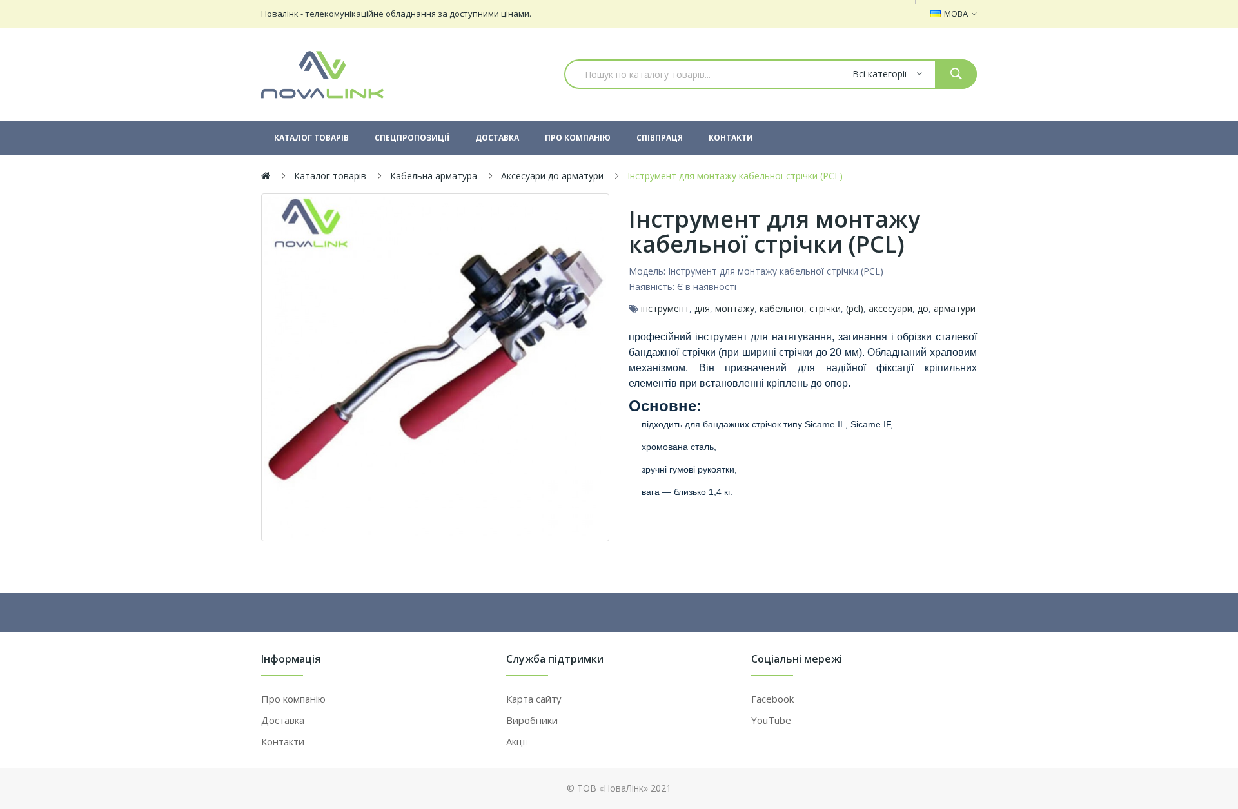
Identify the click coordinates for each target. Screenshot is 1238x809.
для (702, 308)
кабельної (782, 308)
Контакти (282, 741)
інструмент (665, 308)
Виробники (532, 720)
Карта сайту (534, 698)
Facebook (772, 698)
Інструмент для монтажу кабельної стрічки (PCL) (735, 176)
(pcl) (854, 308)
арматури (955, 308)
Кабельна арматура (433, 176)
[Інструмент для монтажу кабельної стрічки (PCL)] (435, 367)
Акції (516, 741)
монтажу (734, 308)
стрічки (825, 308)
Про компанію (293, 698)
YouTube (771, 720)
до (923, 308)
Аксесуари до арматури (552, 176)
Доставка (282, 720)
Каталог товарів (330, 176)
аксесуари (890, 308)
